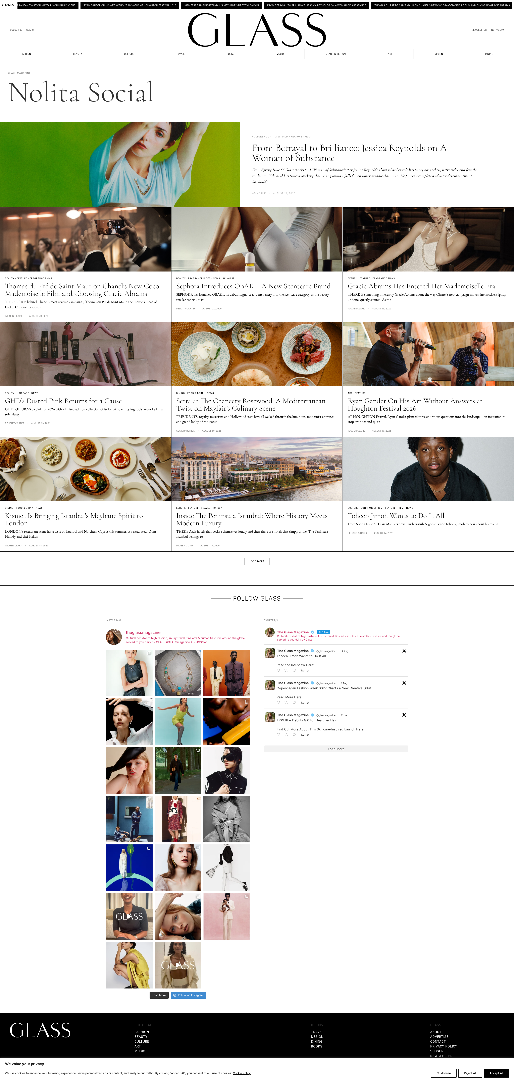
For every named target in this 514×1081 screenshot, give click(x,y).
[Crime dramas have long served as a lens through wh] (178, 721)
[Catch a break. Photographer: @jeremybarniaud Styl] (129, 819)
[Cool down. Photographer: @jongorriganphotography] (226, 721)
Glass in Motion (336, 54)
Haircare (23, 393)
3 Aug (344, 683)
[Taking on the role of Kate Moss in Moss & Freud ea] (178, 916)
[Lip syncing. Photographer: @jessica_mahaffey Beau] (178, 867)
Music (280, 54)
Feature (22, 278)
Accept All (496, 1073)
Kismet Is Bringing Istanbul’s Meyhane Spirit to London (122, 5)
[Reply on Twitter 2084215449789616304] (279, 703)
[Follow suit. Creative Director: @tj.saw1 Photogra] (226, 916)
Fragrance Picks (41, 278)
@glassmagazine (326, 651)
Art (390, 54)
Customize (444, 1073)
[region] (257, 1069)
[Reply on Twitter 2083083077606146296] (279, 735)
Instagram (497, 29)
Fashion (26, 54)
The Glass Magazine (293, 651)
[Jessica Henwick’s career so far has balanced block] (226, 867)
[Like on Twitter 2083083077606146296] (295, 735)
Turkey (217, 508)
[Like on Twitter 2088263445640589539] (295, 670)
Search (31, 29)
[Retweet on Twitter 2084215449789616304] (287, 703)
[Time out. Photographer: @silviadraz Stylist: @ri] (129, 965)
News (216, 278)
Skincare (228, 278)
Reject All (470, 1073)
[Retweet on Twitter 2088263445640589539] (287, 670)
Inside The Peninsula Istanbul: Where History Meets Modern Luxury (251, 519)
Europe (181, 508)
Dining (489, 54)
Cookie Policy (242, 1073)
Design (438, 54)
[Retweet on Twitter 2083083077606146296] (287, 735)
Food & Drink (196, 393)
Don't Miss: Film (372, 508)
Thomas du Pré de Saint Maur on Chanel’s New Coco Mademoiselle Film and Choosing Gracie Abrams (342, 5)
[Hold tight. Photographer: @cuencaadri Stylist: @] (129, 673)
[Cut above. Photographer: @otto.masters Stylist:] (129, 721)
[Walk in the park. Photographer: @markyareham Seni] (178, 770)
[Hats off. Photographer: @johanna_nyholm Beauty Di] (129, 770)
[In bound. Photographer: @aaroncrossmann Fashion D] (178, 819)
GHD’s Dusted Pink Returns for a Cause (63, 400)
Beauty (77, 54)
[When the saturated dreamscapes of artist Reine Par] (129, 867)
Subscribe (16, 29)
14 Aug (344, 651)
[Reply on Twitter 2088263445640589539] (279, 670)
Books (230, 54)
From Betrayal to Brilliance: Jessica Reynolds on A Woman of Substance (216, 5)
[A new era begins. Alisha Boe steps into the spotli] (129, 916)
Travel (180, 54)
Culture (129, 54)
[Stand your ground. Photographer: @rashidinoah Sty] (226, 673)
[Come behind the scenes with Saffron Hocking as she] (178, 965)
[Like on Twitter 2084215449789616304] (295, 703)
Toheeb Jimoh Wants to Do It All (396, 515)
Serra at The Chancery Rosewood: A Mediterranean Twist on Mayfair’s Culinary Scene (250, 404)
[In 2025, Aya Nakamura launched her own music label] (226, 819)
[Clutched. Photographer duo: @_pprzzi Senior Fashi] (226, 770)
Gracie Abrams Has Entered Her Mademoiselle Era (421, 286)
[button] (257, 561)
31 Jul (344, 715)
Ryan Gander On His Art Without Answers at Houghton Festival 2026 (415, 404)
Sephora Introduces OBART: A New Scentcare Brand (453, 5)
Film (401, 508)
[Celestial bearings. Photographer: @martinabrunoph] (178, 673)
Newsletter (478, 29)
